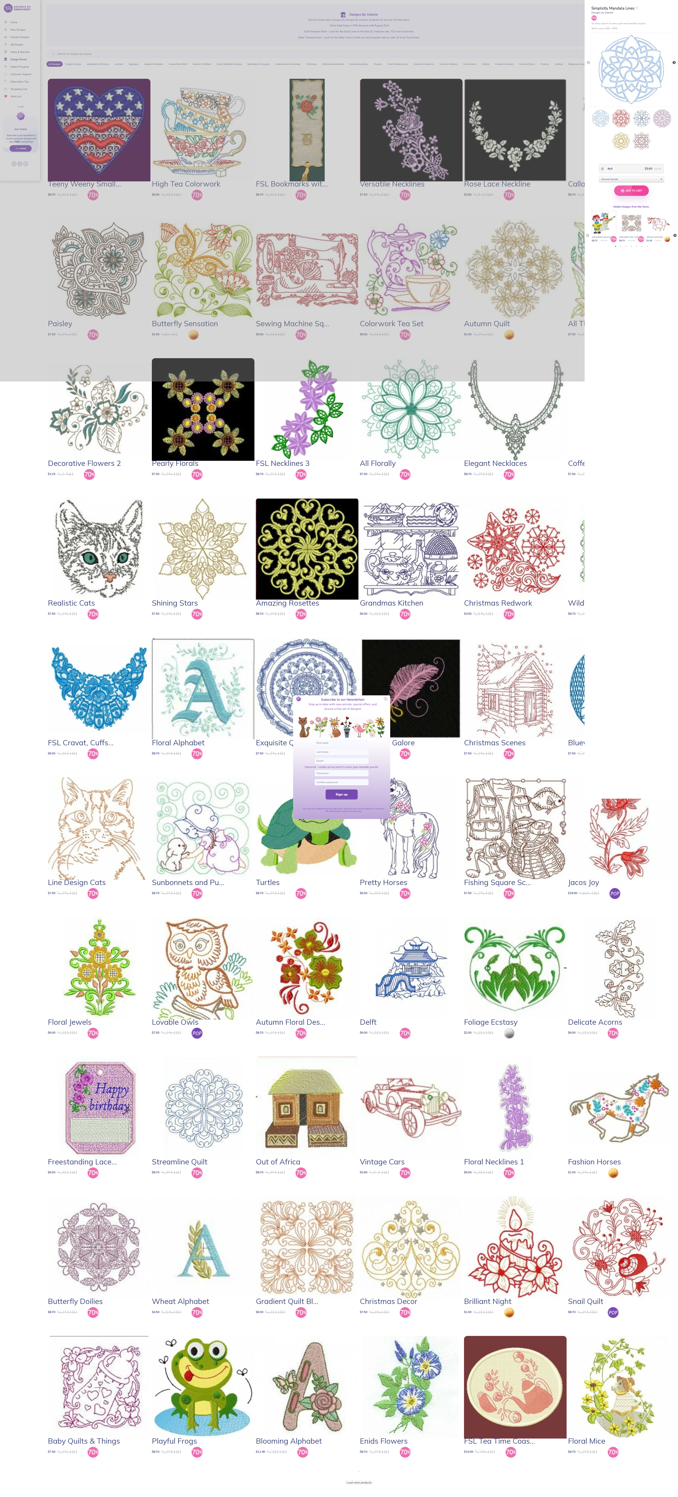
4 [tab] (631, 246)
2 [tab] (621, 246)
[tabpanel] (605, 226)
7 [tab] (647, 246)
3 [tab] (626, 246)
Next (674, 62)
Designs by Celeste (602, 12)
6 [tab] (642, 246)
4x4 (609, 168)
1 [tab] (615, 246)
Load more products (359, 1482)
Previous (588, 62)
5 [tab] (636, 246)
